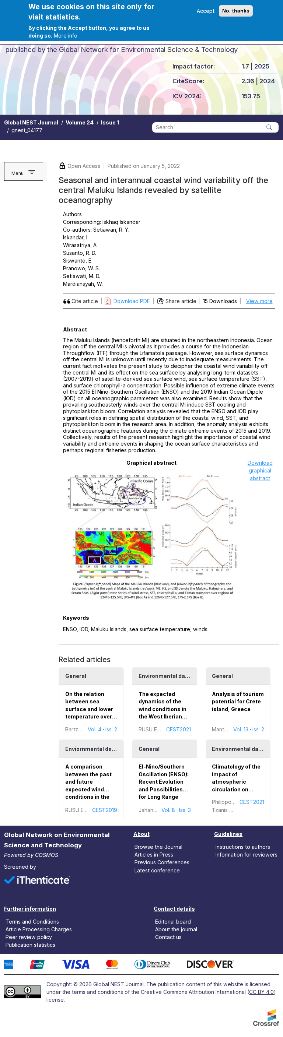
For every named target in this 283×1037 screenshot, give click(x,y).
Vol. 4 (94, 729)
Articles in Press (153, 854)
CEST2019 (104, 810)
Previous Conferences (161, 862)
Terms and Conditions (32, 921)
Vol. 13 (240, 729)
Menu (17, 173)
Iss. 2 (111, 729)
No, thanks (235, 11)
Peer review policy (29, 937)
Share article (180, 301)
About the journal (176, 929)
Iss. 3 (185, 810)
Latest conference (157, 870)
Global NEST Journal (31, 122)
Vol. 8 (168, 810)
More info (65, 35)
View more (259, 301)
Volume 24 (80, 122)
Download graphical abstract (260, 470)
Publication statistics (30, 945)
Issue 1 (110, 122)
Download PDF (131, 301)
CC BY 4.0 (261, 992)
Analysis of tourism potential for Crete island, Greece (238, 701)
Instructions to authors (243, 847)
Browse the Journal (158, 847)
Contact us (168, 937)
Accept (205, 11)
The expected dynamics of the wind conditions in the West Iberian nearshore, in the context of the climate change (162, 716)
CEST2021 (178, 729)
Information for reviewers (246, 854)
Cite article (84, 301)
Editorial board (173, 921)
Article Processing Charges (39, 929)
